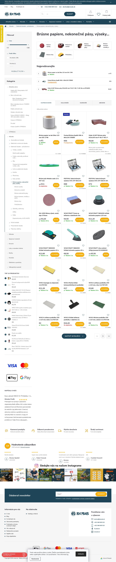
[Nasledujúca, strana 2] (103, 336)
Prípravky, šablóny (16, 229)
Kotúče (15, 172)
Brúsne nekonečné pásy (21, 193)
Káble (14, 215)
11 (109, 336)
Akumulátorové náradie (17, 140)
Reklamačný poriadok (12, 531)
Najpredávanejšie (46, 103)
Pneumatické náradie (17, 226)
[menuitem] (12, 22)
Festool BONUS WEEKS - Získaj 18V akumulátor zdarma (20, 116)
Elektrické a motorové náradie (19, 143)
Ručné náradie (15, 222)
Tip (11, 66)
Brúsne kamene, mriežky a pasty (21, 197)
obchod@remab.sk (99, 519)
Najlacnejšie (65, 103)
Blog (12, 7)
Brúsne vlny (17, 201)
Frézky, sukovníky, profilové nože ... (20, 157)
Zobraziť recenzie (25, 447)
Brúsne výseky (18, 187)
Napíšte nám (10, 534)
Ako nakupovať (10, 528)
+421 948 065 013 (99, 522)
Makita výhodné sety (16, 109)
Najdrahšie (83, 103)
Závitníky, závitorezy (18, 209)
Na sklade (14, 58)
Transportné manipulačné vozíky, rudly (20, 165)
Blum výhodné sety (16, 95)
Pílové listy (16, 175)
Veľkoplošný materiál (15, 267)
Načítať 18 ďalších (72, 336)
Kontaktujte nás (20, 7)
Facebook (97, 529)
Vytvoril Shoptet (107, 558)
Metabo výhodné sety (17, 112)
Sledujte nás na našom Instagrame (60, 465)
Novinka (12, 63)
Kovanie (11, 244)
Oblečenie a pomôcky (15, 262)
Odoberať (101, 494)
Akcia (12, 60)
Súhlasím (81, 554)
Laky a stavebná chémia (16, 248)
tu (67, 554)
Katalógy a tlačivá (33, 514)
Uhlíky (14, 212)
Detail (56, 142)
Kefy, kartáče (16, 179)
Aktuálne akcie (13, 87)
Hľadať (70, 14)
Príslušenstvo (18, 204)
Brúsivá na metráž (19, 190)
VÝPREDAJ (12, 132)
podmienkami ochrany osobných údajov (83, 498)
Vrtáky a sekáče (17, 150)
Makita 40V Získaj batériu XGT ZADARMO (19, 91)
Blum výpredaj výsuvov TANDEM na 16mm (20, 105)
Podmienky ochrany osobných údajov (12, 525)
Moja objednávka (11, 536)
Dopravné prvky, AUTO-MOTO (21, 218)
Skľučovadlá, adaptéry (19, 153)
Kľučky (11, 253)
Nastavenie (35, 559)
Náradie (11, 136)
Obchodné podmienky (12, 521)
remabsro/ (97, 532)
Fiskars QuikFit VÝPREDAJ (18, 127)
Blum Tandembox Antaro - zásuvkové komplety (20, 99)
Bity (14, 161)
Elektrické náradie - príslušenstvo (20, 146)
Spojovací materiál (14, 239)
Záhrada (11, 234)
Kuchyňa (11, 258)
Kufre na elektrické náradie (20, 169)
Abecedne (102, 103)
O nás (6, 7)
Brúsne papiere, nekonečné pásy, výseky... (20, 182)
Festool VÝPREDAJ (16, 120)
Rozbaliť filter (17, 71)
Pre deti (13, 123)
